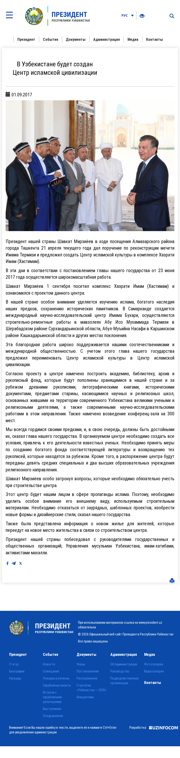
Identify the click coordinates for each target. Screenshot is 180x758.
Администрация (106, 39)
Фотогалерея (153, 664)
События (50, 39)
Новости (49, 664)
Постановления (88, 671)
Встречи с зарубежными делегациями (52, 697)
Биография (16, 671)
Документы (76, 39)
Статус (14, 664)
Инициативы (85, 697)
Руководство (119, 671)
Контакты (154, 39)
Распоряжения (87, 678)
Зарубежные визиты (57, 685)
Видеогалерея (154, 671)
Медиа (133, 39)
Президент (26, 39)
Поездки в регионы (56, 678)
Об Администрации (123, 664)
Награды (15, 678)
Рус (125, 15)
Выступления (52, 709)
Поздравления (53, 716)
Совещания (51, 671)
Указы (81, 664)
